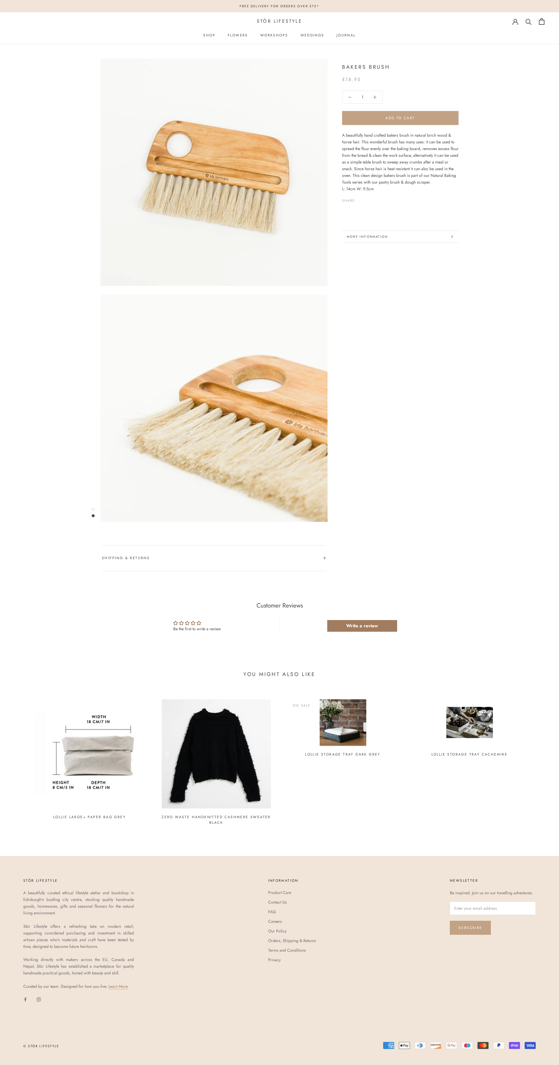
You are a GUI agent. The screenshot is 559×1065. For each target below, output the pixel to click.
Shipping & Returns (126, 558)
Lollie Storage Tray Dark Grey (343, 754)
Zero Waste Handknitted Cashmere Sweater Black (216, 819)
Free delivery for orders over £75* (279, 6)
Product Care (279, 892)
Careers (275, 921)
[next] (540, 759)
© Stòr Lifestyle (41, 1046)
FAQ (272, 912)
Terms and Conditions (287, 950)
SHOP (209, 35)
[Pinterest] (375, 199)
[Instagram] (39, 999)
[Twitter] (368, 199)
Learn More (118, 986)
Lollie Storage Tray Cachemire (469, 754)
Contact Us (277, 902)
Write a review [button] (362, 625)
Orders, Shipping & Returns (292, 940)
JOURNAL (346, 35)
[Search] (529, 21)
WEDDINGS (312, 35)
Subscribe (470, 927)
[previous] (18, 759)
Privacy (274, 960)
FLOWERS (238, 35)
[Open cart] (541, 21)
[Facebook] (360, 199)
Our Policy (277, 931)
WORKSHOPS (274, 35)
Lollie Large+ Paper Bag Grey (89, 817)
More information (367, 236)
